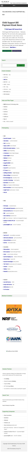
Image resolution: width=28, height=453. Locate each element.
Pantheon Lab (7, 422)
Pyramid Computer (8, 381)
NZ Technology (7, 386)
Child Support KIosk (7, 50)
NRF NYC (5, 82)
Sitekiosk (6, 420)
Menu (14, 5)
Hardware (5, 111)
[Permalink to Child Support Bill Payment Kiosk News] (14, 29)
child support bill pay (16, 50)
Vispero (5, 383)
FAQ (4, 121)
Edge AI (5, 119)
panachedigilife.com (8, 435)
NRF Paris (5, 74)
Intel (5, 378)
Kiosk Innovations (8, 415)
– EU (8, 284)
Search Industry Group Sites (8, 405)
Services (5, 109)
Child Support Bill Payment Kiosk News (12, 23)
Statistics (5, 106)
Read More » (13, 47)
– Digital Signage (11, 172)
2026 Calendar (6, 94)
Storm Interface (7, 425)
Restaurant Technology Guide (12, 104)
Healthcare (5, 116)
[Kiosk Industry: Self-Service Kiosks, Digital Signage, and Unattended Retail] (14, 3)
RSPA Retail (5, 91)
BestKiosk (6, 417)
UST (5, 427)
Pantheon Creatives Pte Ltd (10, 431)
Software (5, 114)
